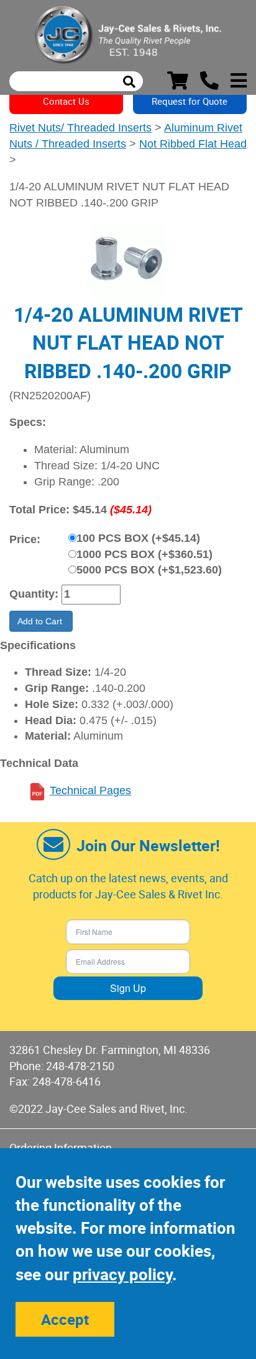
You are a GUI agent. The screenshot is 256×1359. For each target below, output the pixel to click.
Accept (65, 1319)
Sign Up (128, 988)
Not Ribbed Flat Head (193, 144)
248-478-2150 (80, 1065)
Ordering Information (60, 1147)
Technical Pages (90, 790)
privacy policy (122, 1274)
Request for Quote (189, 101)
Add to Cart (41, 621)
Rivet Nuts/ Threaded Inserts (80, 128)
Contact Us (66, 101)
